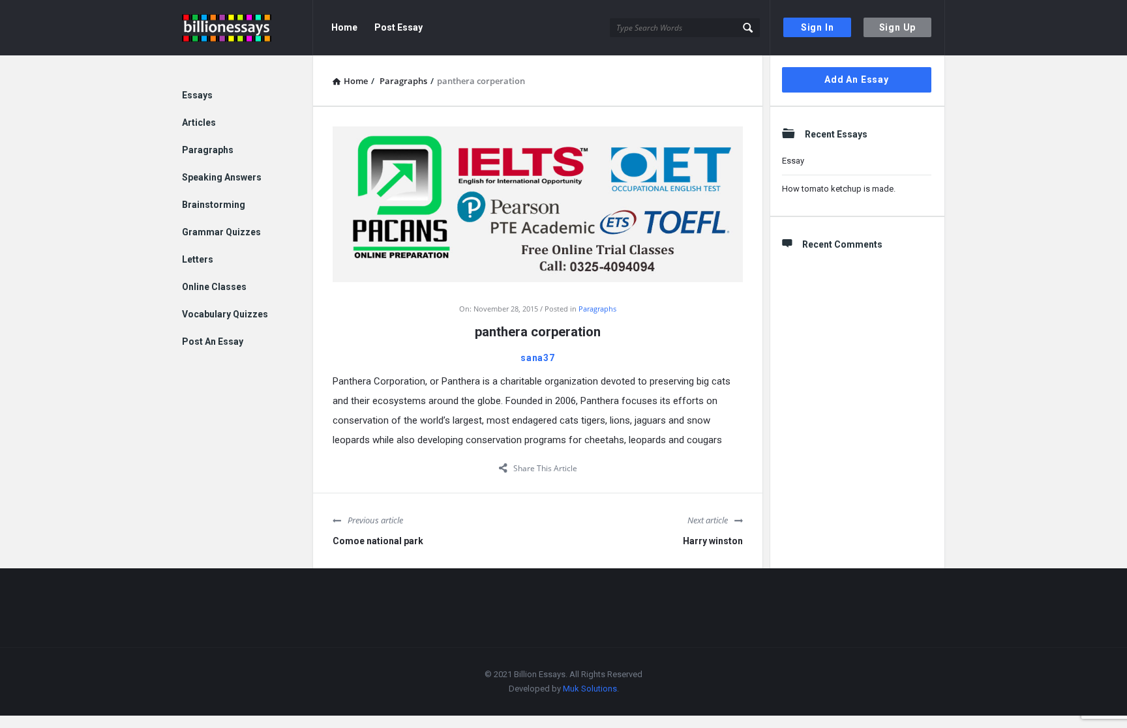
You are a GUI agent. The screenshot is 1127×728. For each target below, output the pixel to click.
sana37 (537, 358)
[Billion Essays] (247, 27)
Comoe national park (378, 541)
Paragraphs (597, 308)
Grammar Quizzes (221, 232)
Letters (197, 259)
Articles (199, 122)
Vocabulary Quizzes (225, 314)
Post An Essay (212, 341)
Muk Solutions (590, 688)
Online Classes (214, 287)
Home (344, 27)
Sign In (817, 27)
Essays (197, 95)
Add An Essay (856, 79)
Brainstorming (213, 204)
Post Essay (398, 27)
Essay (793, 161)
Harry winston (713, 541)
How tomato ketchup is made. (838, 189)
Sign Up (897, 27)
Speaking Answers (222, 177)
